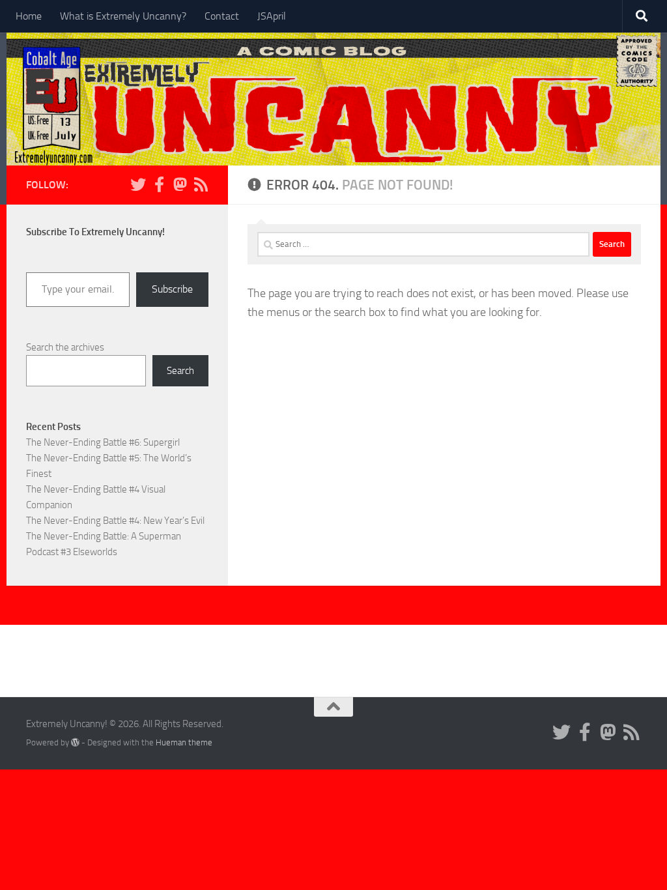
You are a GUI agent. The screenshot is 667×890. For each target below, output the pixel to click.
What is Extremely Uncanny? (123, 16)
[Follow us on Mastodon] (180, 184)
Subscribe (172, 289)
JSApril (271, 16)
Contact (222, 16)
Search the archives (65, 347)
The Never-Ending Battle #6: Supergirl (103, 442)
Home (29, 16)
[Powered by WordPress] (75, 742)
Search (180, 371)
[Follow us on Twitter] (138, 184)
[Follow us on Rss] (200, 184)
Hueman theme (184, 742)
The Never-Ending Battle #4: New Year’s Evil (115, 520)
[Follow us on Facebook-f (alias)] (159, 184)
